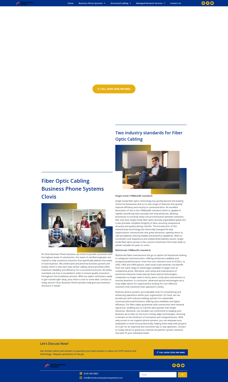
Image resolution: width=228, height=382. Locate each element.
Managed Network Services (149, 3)
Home (70, 3)
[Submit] (182, 374)
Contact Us (175, 3)
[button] (114, 89)
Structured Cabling (119, 3)
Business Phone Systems (91, 3)
